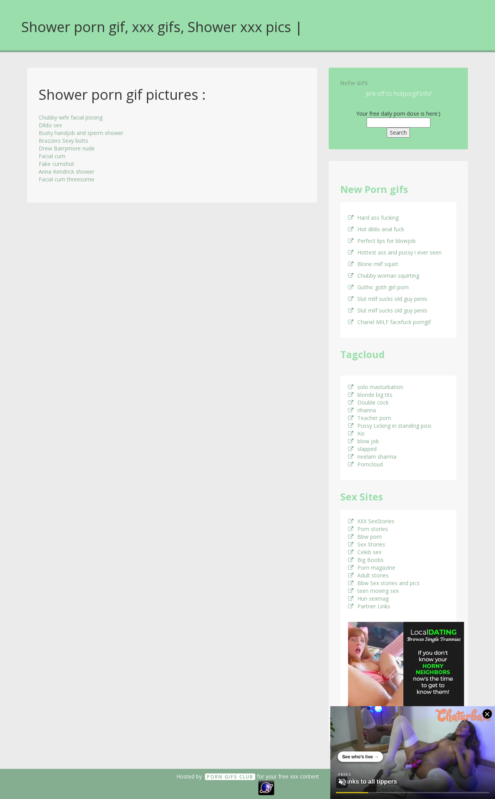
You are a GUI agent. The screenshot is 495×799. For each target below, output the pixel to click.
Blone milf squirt (377, 264)
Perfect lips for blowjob (386, 240)
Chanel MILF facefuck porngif (394, 322)
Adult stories (373, 575)
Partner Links (373, 606)
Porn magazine (376, 567)
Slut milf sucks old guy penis (392, 298)
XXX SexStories (375, 521)
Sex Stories (371, 544)
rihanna (366, 410)
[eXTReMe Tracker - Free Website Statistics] (266, 787)
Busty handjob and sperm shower (81, 133)
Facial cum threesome (66, 179)
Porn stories (372, 529)
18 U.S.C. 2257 (239, 787)
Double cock (373, 402)
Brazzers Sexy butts (63, 140)
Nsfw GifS (354, 83)
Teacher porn (374, 418)
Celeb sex (369, 552)
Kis (361, 433)
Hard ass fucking (378, 217)
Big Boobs (370, 559)
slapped (367, 448)
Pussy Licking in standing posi (394, 425)
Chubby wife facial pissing (70, 117)
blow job (368, 441)
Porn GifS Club (230, 776)
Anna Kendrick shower (66, 171)
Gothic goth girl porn (383, 287)
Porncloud (370, 464)
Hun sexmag (373, 598)
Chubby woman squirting (388, 275)
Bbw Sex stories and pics (388, 583)
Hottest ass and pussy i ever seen (399, 252)
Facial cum (52, 156)
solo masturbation (380, 387)
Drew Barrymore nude (67, 148)
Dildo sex (50, 125)
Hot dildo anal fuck (380, 229)
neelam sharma (376, 456)
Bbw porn (369, 536)
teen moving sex (378, 590)
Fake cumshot (56, 163)
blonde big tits (375, 394)
